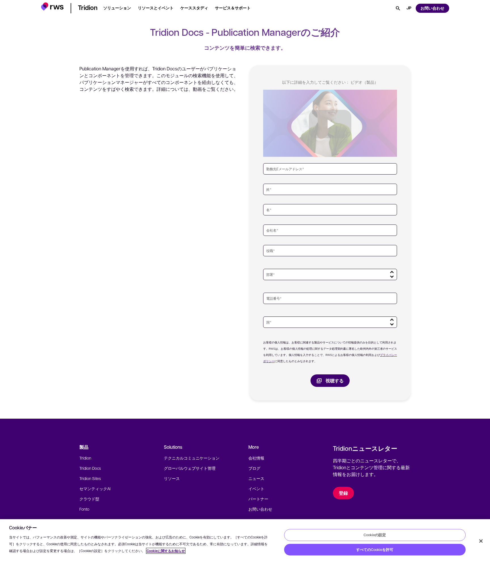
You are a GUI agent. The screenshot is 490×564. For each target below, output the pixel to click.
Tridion (85, 457)
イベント (256, 488)
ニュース (256, 478)
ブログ (254, 468)
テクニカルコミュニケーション (191, 457)
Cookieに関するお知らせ (166, 550)
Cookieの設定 (375, 534)
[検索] (398, 8)
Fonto (84, 508)
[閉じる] (481, 541)
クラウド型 (89, 498)
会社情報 (256, 457)
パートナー (258, 498)
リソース (172, 478)
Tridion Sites (90, 478)
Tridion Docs (90, 468)
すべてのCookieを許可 (374, 549)
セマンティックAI (95, 488)
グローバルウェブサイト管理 (190, 468)
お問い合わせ (260, 508)
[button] (52, 7)
